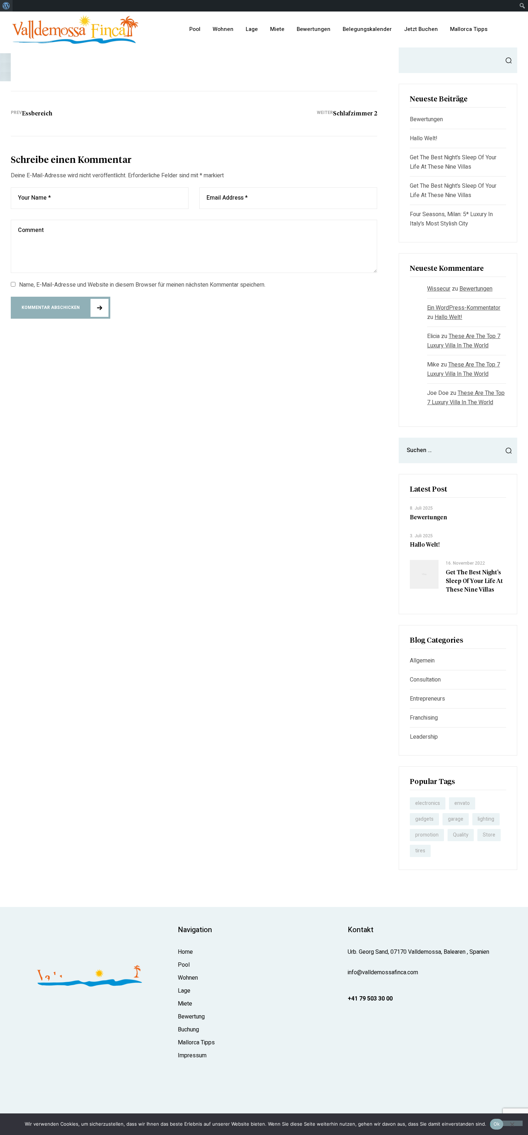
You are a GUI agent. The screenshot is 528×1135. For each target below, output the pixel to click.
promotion (427, 835)
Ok (497, 1124)
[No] (512, 1123)
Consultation (425, 679)
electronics (427, 803)
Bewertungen (426, 119)
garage (455, 819)
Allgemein (422, 660)
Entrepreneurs (427, 698)
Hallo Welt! (423, 138)
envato (462, 803)
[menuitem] (6, 6)
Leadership (424, 737)
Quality (460, 835)
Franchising (424, 718)
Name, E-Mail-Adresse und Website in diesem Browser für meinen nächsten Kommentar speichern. (142, 285)
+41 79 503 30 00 (370, 998)
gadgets (424, 819)
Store (489, 835)
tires (420, 850)
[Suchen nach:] (458, 450)
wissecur (438, 288)
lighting (486, 819)
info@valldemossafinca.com (383, 972)
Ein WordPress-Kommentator (463, 308)
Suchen (506, 60)
